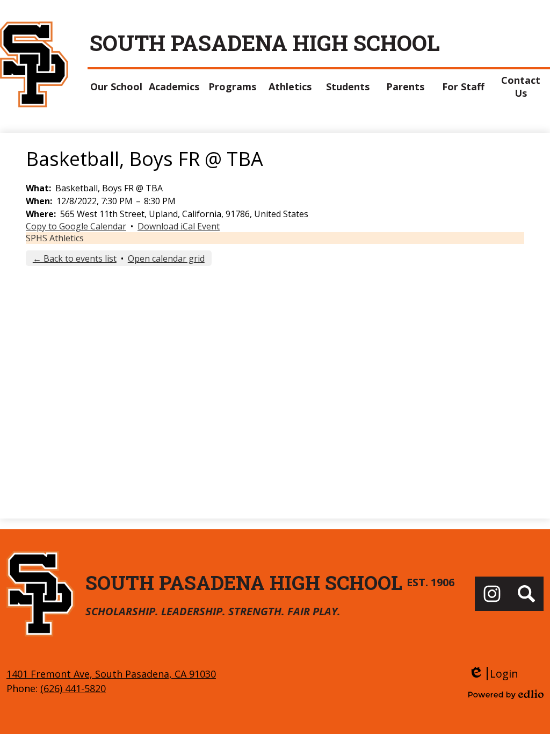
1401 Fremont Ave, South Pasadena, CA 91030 (111, 673)
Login (493, 673)
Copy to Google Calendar (76, 226)
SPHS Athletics (55, 238)
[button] (117, 86)
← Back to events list (75, 258)
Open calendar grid (166, 258)
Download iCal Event (179, 226)
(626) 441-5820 (73, 688)
